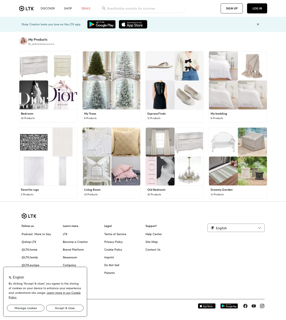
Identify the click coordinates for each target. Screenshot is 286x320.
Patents (109, 273)
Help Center (154, 234)
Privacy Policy (113, 242)
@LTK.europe (30, 265)
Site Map (152, 242)
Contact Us (153, 249)
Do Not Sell (111, 265)
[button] (235, 228)
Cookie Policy (113, 249)
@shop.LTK (29, 242)
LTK (65, 234)
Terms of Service (115, 234)
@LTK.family (30, 257)
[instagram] (262, 305)
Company (69, 265)
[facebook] (245, 305)
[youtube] (253, 305)
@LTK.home (29, 249)
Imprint (109, 257)
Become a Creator (75, 242)
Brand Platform (73, 249)
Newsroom (70, 257)
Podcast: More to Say (36, 234)
